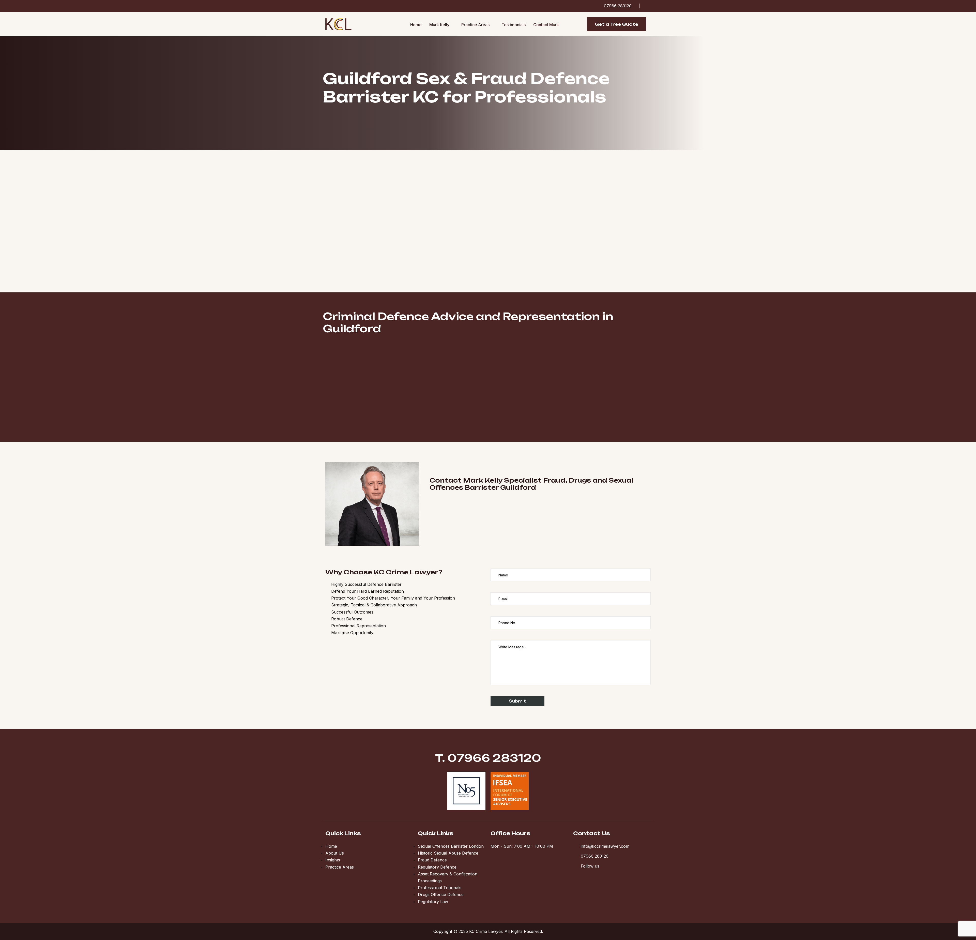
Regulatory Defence (437, 867)
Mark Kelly (439, 24)
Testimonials (513, 24)
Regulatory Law (433, 901)
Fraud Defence (432, 859)
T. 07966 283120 (488, 758)
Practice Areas (475, 24)
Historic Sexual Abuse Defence (448, 853)
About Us (334, 853)
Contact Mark (546, 24)
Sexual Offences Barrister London (451, 846)
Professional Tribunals (439, 887)
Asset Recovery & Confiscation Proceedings (447, 877)
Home (416, 24)
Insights (332, 859)
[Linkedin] (649, 6)
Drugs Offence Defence (441, 894)
